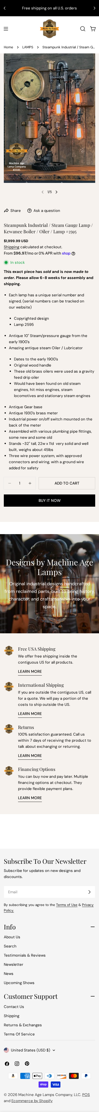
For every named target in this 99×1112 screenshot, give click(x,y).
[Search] (83, 29)
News (8, 973)
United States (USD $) (30, 1050)
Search (10, 946)
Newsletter (13, 964)
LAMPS (27, 47)
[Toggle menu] (6, 29)
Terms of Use (66, 905)
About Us (12, 937)
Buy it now (50, 500)
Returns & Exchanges (23, 1025)
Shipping (11, 247)
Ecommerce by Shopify (32, 1100)
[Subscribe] (89, 892)
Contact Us (14, 1006)
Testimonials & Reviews (25, 955)
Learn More (30, 671)
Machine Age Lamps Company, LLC (49, 1094)
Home (8, 47)
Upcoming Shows (19, 982)
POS (86, 1094)
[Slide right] (56, 192)
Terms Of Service (19, 1034)
